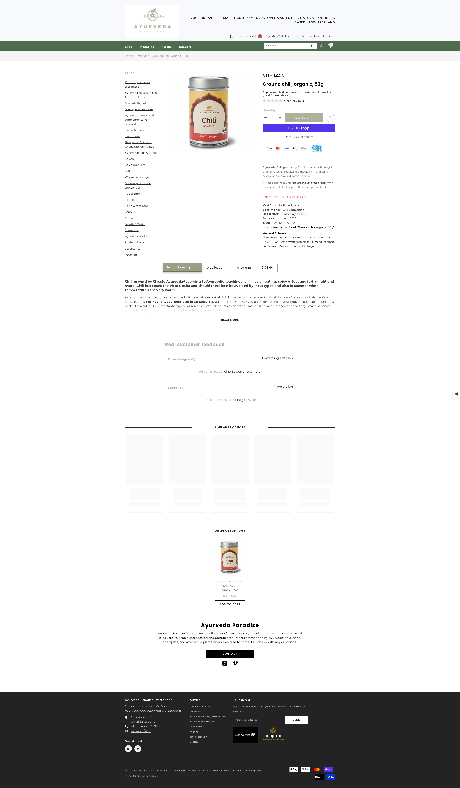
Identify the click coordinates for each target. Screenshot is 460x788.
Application (216, 267)
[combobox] (286, 46)
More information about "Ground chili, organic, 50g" (298, 227)
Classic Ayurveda (293, 214)
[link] (145, 496)
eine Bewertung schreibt (243, 371)
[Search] (313, 46)
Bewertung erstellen (277, 358)
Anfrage (309, 246)
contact (230, 653)
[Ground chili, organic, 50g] (230, 557)
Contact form (141, 730)
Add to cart (304, 117)
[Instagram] (225, 663)
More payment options (299, 137)
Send (297, 720)
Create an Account (321, 36)
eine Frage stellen (243, 400)
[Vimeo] (235, 663)
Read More (230, 320)
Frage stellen (283, 386)
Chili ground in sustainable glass (306, 182)
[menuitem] (144, 84)
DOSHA (267, 267)
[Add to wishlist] (330, 117)
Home (129, 55)
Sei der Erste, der (230, 371)
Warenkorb (300, 237)
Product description (182, 267)
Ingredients (243, 267)
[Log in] (321, 46)
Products (143, 55)
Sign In (300, 36)
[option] (230, 576)
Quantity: (269, 110)
